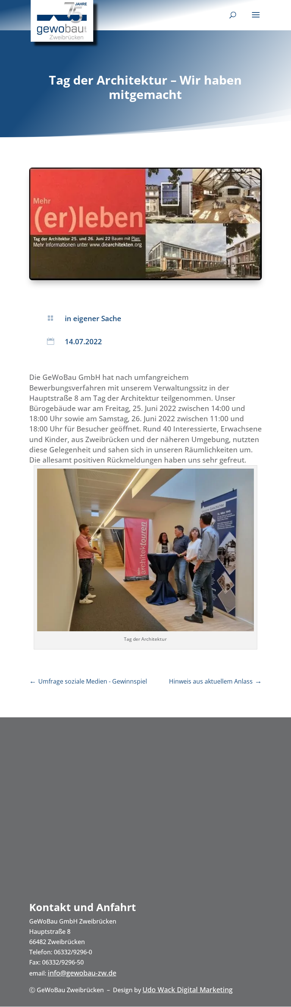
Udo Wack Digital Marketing (187, 989)
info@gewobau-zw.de (82, 972)
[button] (256, 19)
